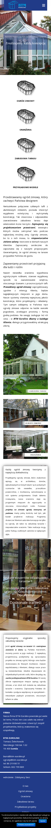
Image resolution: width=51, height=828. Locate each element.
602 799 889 (17, 767)
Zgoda (42, 821)
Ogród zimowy (25, 791)
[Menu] (44, 5)
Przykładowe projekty (25, 806)
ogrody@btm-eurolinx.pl (15, 759)
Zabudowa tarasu (25, 801)
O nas (25, 785)
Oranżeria (25, 796)
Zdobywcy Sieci (22, 777)
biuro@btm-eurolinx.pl (14, 756)
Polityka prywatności (26, 825)
